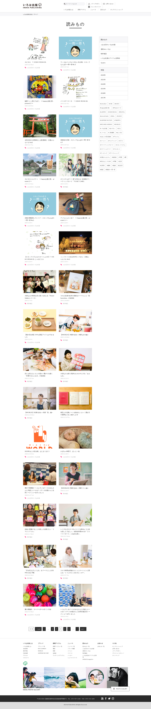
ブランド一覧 (41, 646)
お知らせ (100, 643)
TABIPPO (117, 120)
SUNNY (120, 116)
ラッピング (104, 153)
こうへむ (103, 132)
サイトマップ (115, 655)
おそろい (112, 128)
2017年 (103, 98)
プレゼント (117, 149)
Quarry (103, 63)
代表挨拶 (25, 653)
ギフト (121, 141)
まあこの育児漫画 (106, 136)
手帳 (115, 161)
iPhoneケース (117, 108)
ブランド (40, 643)
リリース (70, 653)
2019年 (103, 88)
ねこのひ (119, 132)
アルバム (116, 136)
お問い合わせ (109, 4)
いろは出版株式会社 (32, 5)
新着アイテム (82, 9)
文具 (120, 161)
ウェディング (112, 141)
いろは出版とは (68, 9)
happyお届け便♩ (105, 108)
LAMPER (103, 112)
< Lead (38, 629)
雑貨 (102, 169)
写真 (121, 157)
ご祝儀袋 (111, 132)
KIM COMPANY (42, 648)
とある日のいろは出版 (108, 44)
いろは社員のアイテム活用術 (110, 58)
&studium (104, 104)
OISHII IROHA (113, 112)
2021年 (103, 79)
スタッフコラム (120, 145)
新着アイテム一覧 (57, 646)
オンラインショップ (116, 9)
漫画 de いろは (106, 49)
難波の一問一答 (110, 169)
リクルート (26, 657)
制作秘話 (104, 54)
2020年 (103, 84)
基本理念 (25, 651)
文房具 (103, 165)
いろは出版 (104, 128)
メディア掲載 (71, 648)
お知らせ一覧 (100, 646)
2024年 (103, 75)
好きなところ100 (106, 161)
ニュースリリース (72, 657)
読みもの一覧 (86, 646)
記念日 (121, 165)
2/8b (111, 104)
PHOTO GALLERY (121, 689)
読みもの (103, 9)
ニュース (93, 9)
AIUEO (117, 104)
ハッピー (70, 655)
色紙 (114, 165)
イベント (103, 141)
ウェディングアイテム (59, 655)
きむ (119, 128)
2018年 (103, 93)
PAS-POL (122, 112)
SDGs (113, 116)
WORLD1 (117, 124)
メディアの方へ (95, 4)
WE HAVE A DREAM (106, 124)
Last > (83, 629)
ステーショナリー (106, 149)
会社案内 (25, 648)
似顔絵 (114, 157)
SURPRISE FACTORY (106, 120)
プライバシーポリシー (118, 653)
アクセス (25, 655)
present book (104, 116)
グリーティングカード (107, 145)
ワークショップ (114, 153)
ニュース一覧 (71, 646)
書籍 (109, 165)
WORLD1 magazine (88, 659)
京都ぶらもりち (105, 157)
